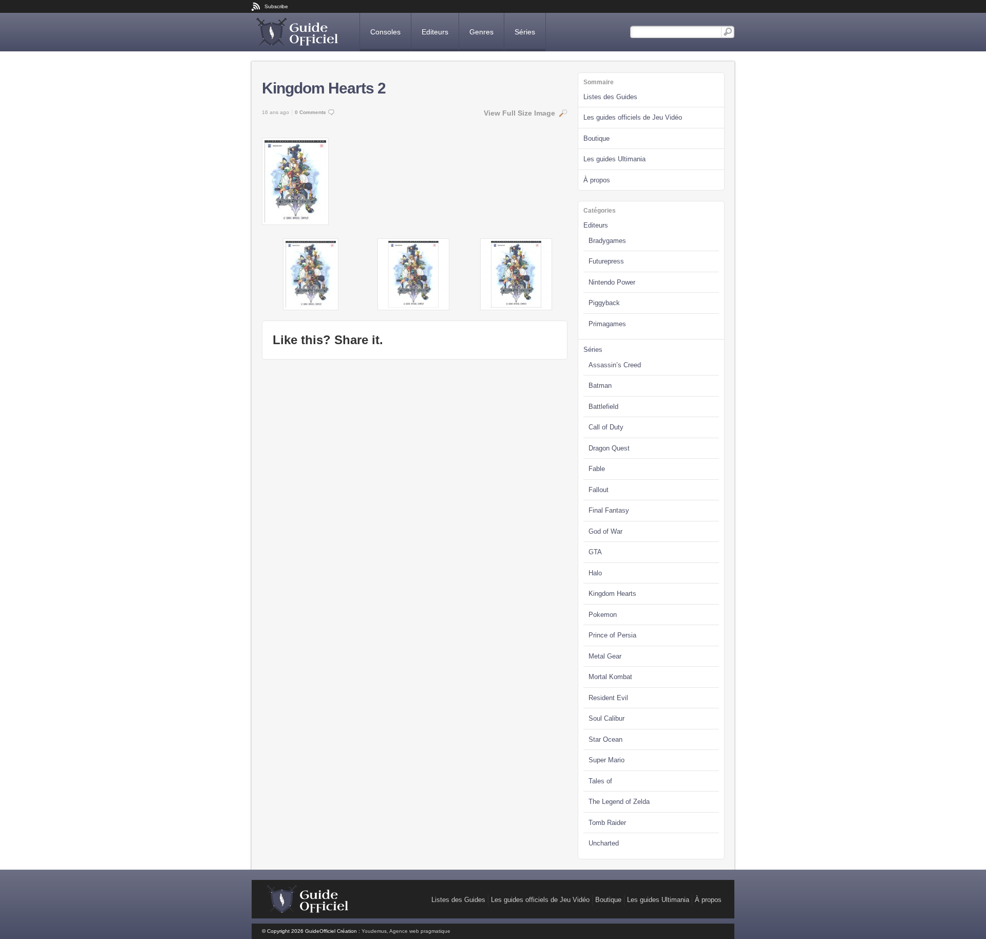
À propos (596, 180)
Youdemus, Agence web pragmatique (406, 931)
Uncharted (604, 843)
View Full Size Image (519, 113)
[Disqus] (414, 498)
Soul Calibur (606, 718)
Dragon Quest (609, 448)
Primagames (607, 324)
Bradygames (607, 241)
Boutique (596, 138)
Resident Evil (608, 698)
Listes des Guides (610, 97)
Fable (597, 469)
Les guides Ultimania (614, 159)
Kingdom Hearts (612, 593)
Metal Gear (605, 656)
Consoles (385, 32)
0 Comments (310, 112)
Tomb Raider (607, 823)
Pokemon (603, 614)
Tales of (600, 781)
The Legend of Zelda (619, 801)
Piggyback (604, 303)
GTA (595, 552)
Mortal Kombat (610, 677)
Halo (595, 573)
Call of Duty (606, 427)
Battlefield (603, 406)
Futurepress (606, 261)
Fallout (599, 490)
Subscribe (276, 6)
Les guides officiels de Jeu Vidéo (632, 117)
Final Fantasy (609, 510)
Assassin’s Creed (615, 365)
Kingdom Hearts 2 (324, 88)
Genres (481, 32)
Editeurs (435, 32)
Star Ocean (605, 739)
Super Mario (606, 760)
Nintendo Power (612, 282)
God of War (605, 531)
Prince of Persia (612, 635)
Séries (525, 32)
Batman (600, 385)
